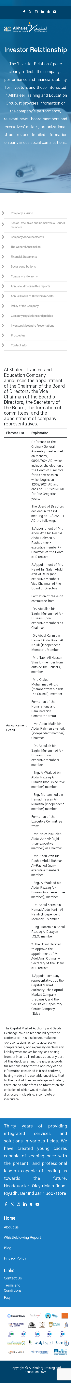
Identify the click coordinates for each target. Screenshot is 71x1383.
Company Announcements (27, 237)
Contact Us (13, 1278)
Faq (7, 1298)
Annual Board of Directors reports (32, 296)
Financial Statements (24, 257)
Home (9, 1218)
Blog (7, 1248)
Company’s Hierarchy (24, 276)
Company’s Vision (22, 213)
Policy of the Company (25, 306)
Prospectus (18, 335)
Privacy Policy (15, 1258)
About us (11, 1227)
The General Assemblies (25, 247)
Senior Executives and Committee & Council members (38, 225)
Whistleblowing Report (22, 1237)
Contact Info (19, 345)
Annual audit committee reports (30, 286)
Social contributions (23, 266)
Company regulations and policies (32, 316)
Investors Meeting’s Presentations (32, 325)
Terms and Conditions (12, 1288)
